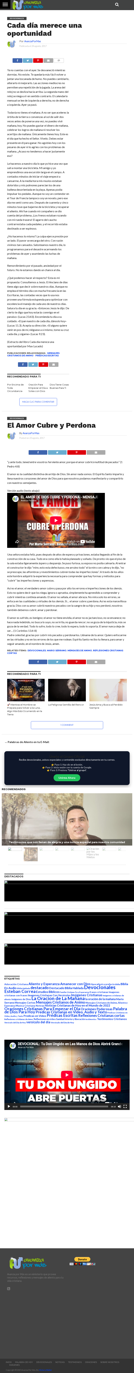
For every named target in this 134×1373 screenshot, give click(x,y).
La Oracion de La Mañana (58, 998)
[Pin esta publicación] (38, 59)
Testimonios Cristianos (112, 1019)
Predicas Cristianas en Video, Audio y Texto (71, 1012)
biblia (117, 984)
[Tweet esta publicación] (28, 59)
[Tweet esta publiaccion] (33, 363)
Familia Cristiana (67, 992)
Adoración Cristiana (16, 984)
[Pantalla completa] (125, 1106)
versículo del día (38, 1022)
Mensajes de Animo (80, 650)
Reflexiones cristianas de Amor (18, 1019)
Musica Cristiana (25, 1005)
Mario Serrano (56, 650)
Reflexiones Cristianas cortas (101, 1015)
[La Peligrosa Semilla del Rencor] (67, 700)
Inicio (9, 1362)
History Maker (45, 1370)
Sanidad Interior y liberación (70, 1019)
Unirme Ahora (66, 777)
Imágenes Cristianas (86, 995)
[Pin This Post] (76, 451)
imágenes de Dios (21, 999)
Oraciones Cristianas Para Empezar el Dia (42, 1008)
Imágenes (14, 1365)
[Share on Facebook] (38, 451)
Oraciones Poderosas (97, 1009)
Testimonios (75, 1362)
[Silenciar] (119, 1106)
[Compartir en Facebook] (17, 59)
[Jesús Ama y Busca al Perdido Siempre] (108, 700)
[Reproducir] (9, 1106)
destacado (40, 987)
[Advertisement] (35, 1323)
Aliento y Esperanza (44, 984)
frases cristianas (99, 992)
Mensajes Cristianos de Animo (33, 354)
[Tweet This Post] (57, 451)
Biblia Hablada (23, 988)
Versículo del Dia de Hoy (15, 1022)
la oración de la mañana (100, 999)
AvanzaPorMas (32, 41)
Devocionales (37, 650)
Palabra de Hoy (24, 1362)
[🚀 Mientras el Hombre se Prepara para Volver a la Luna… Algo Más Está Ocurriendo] (26, 700)
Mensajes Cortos (25, 1002)
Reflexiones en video (45, 1019)
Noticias (40, 1005)
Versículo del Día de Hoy (62, 1022)
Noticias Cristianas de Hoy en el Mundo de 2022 (77, 1005)
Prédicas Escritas (47, 355)
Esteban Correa (20, 991)
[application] (66, 1075)
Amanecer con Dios (75, 984)
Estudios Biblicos (47, 992)
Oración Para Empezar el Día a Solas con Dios (38, 387)
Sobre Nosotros (109, 1362)
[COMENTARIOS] (59, 59)
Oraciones (91, 1362)
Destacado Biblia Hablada (66, 988)
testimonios (90, 1019)
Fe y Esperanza (82, 992)
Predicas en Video (35, 1015)
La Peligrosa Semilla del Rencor (66, 704)
